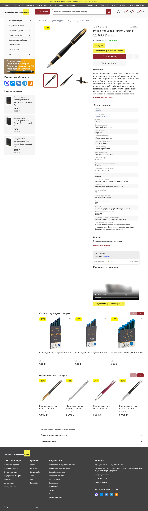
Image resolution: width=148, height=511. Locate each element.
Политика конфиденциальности (62, 465)
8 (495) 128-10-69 (119, 5)
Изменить (107, 257)
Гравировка (70, 5)
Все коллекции (15, 21)
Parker (98, 111)
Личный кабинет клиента (59, 468)
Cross (32, 476)
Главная (7, 5)
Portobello (34, 483)
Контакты (100, 460)
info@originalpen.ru (102, 475)
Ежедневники (15, 44)
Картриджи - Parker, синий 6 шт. (127, 352)
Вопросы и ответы (56, 476)
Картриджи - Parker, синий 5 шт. (55, 352)
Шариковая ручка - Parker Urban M (48, 407)
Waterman (34, 468)
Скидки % (48, 5)
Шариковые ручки (17, 25)
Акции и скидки (55, 497)
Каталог (16, 5)
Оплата (39, 5)
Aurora (32, 479)
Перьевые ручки (57, 20)
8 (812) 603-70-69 (137, 5)
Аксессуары (14, 54)
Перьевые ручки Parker (78, 20)
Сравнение (53, 483)
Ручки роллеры (15, 35)
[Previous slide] (47, 48)
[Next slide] (86, 48)
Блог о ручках (54, 479)
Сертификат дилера (57, 472)
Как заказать (28, 5)
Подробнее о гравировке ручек (109, 303)
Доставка (59, 5)
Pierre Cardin (35, 472)
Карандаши (14, 49)
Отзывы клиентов (102, 482)
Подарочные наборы (18, 40)
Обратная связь (101, 478)
